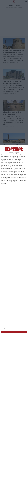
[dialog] (14, 313)
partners (9, 154)
